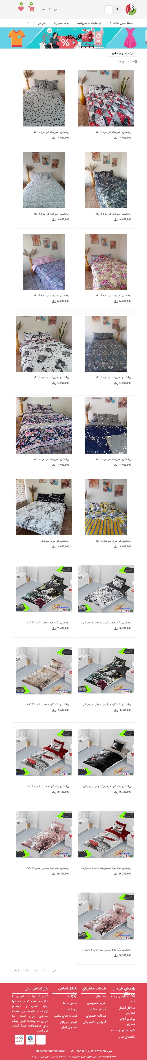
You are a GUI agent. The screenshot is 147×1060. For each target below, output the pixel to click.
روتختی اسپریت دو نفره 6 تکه (113, 132)
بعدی (14, 970)
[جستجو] (13, 52)
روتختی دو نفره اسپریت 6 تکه (113, 541)
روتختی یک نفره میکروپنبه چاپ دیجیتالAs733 (106, 704)
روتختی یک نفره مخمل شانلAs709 (48, 868)
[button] (28, 23)
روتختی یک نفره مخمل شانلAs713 (48, 786)
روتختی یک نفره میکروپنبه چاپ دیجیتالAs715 (106, 786)
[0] (31, 9)
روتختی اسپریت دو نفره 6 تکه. (113, 459)
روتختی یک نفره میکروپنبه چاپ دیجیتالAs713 (106, 868)
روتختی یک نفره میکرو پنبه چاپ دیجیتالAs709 (106, 950)
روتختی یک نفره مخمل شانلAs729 (48, 704)
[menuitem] (121, 23)
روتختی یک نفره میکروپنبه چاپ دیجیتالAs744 (106, 623)
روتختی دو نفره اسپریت (55, 541)
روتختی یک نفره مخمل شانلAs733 (48, 623)
